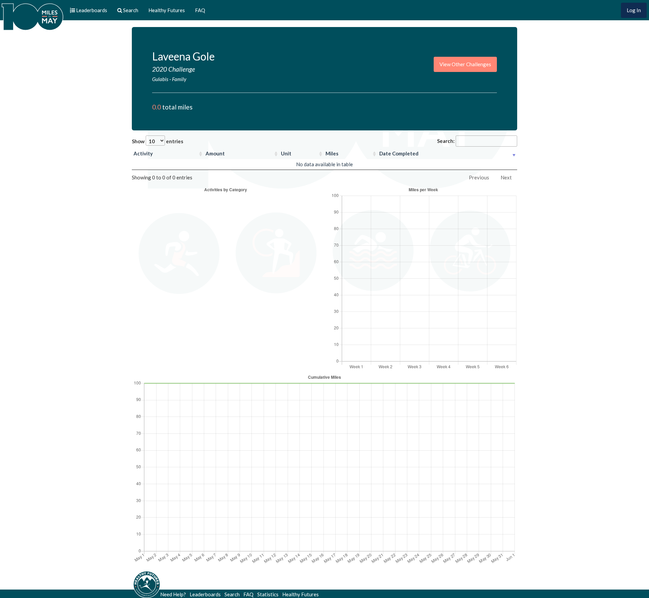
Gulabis (160, 79)
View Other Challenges (465, 64)
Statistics (268, 594)
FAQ (200, 10)
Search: (446, 141)
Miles (332, 153)
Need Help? (173, 594)
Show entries (157, 141)
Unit (286, 153)
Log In (634, 10)
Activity (143, 153)
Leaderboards (205, 594)
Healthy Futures (166, 10)
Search (232, 594)
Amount (215, 153)
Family (179, 79)
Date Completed (398, 153)
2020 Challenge (173, 69)
